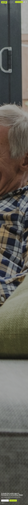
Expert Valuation (13, 500)
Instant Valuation (5, 500)
